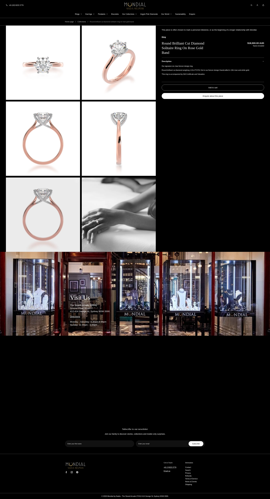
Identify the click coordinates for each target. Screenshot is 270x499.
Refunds (188, 476)
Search (188, 470)
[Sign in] (257, 5)
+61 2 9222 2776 (170, 467)
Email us (167, 471)
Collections (82, 22)
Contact (188, 467)
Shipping (188, 484)
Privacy (188, 473)
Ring (164, 37)
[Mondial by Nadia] (135, 6)
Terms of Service (191, 479)
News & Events (191, 482)
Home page (69, 22)
